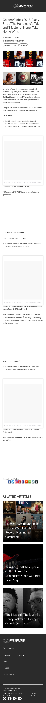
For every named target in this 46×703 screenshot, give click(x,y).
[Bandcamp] (33, 482)
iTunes (26, 186)
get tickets (7, 194)
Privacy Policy (34, 694)
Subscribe (8, 675)
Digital (18, 309)
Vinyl (24, 309)
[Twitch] (23, 482)
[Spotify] (29, 482)
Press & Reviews (10, 45)
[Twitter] (13, 482)
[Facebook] (9, 482)
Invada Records (9, 309)
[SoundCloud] (26, 482)
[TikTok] (36, 482)
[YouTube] (19, 482)
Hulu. (16, 323)
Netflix (7, 440)
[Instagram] (16, 482)
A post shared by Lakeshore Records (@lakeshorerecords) (24, 182)
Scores (23, 45)
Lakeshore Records (10, 89)
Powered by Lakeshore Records (12, 694)
